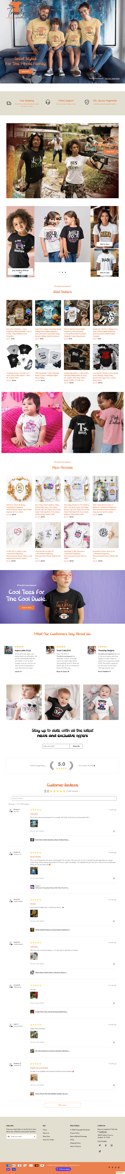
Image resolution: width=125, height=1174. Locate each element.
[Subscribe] (34, 1136)
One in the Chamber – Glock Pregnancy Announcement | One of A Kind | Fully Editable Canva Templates (19, 332)
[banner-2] (105, 227)
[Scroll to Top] (121, 1163)
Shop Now (61, 10)
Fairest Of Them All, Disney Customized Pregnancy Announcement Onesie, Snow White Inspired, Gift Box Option (19, 508)
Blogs (53, 10)
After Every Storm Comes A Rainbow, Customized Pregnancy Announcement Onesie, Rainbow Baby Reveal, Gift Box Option (104, 508)
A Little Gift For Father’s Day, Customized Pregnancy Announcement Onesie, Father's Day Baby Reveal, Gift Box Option (19, 554)
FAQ (94, 10)
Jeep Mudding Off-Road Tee (20, 271)
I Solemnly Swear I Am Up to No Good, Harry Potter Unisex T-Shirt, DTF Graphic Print (18, 375)
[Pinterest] (100, 1145)
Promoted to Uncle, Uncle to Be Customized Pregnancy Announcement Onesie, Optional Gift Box (105, 554)
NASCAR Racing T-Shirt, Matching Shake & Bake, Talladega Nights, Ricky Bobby (47, 375)
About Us (45, 10)
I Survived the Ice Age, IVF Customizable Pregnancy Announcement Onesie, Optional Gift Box (47, 554)
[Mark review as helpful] (114, 831)
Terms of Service (75, 1146)
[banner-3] (105, 263)
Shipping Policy (75, 1143)
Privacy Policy (74, 1133)
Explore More (26, 607)
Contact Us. (103, 1131)
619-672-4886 (102, 1141)
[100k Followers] (111, 1145)
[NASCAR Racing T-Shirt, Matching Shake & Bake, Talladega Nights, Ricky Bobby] (48, 357)
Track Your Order (74, 10)
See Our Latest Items (112, 78)
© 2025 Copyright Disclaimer (80, 1130)
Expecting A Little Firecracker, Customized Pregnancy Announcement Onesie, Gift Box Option (75, 554)
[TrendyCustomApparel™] (16, 9)
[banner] (20, 241)
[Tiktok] (100, 1151)
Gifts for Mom (104, 244)
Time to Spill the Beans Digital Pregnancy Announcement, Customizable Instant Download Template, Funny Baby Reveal (75, 332)
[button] (116, 9)
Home (38, 10)
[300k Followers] (105, 1145)
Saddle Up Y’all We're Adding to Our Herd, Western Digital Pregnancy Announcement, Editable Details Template (105, 332)
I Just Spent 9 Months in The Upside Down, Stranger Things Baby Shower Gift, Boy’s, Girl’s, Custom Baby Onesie (105, 376)
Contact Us (86, 10)
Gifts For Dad (104, 273)
